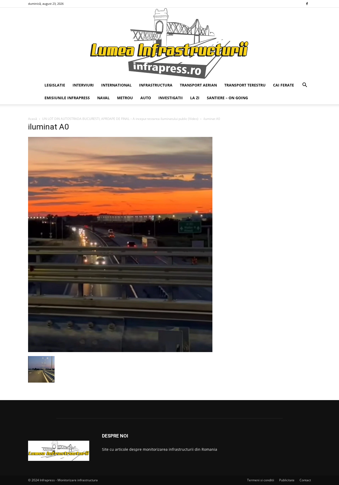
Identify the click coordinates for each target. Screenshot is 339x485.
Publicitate (287, 480)
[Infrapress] (169, 43)
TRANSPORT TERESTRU (245, 85)
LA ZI (194, 97)
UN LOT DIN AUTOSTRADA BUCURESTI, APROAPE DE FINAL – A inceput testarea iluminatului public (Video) (120, 118)
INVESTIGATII (170, 97)
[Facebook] (307, 3)
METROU (125, 97)
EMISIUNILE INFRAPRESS (67, 97)
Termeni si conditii (260, 480)
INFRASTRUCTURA (155, 85)
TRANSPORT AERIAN (198, 85)
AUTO (145, 97)
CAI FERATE (283, 85)
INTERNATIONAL (116, 85)
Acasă (32, 118)
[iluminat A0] (120, 350)
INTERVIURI (83, 85)
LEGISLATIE (54, 85)
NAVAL (103, 97)
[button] (304, 85)
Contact (305, 480)
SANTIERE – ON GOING (227, 97)
